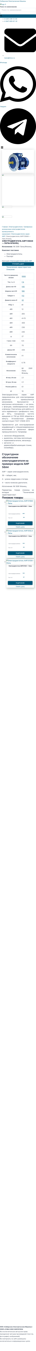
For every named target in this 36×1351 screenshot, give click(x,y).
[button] (18, 147)
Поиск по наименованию (8, 7)
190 (23, 291)
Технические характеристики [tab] (18, 267)
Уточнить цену (18, 264)
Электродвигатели (15, 227)
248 (23, 517)
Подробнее (20, 523)
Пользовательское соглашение (11, 1346)
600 (23, 547)
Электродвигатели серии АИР (21, 261)
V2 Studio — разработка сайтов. (11, 1349)
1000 (24, 276)
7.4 (23, 282)
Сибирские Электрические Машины (13, 1)
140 (23, 287)
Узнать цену (20, 527)
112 (23, 296)
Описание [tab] (10, 269)
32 (23, 300)
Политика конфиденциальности (11, 1343)
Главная (5, 227)
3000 (23, 513)
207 (23, 577)
